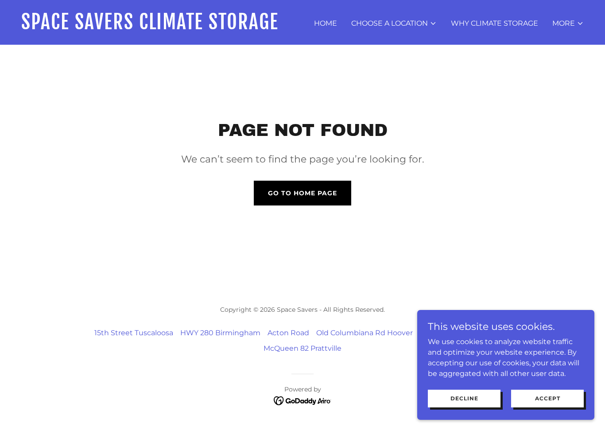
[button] (394, 23)
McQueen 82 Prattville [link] (302, 348)
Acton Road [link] (288, 333)
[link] (158, 27)
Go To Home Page (302, 193)
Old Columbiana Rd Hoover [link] (364, 333)
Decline (464, 398)
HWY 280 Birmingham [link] (220, 333)
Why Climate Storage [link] (494, 23)
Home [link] (325, 23)
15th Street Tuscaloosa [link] (133, 333)
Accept (547, 398)
